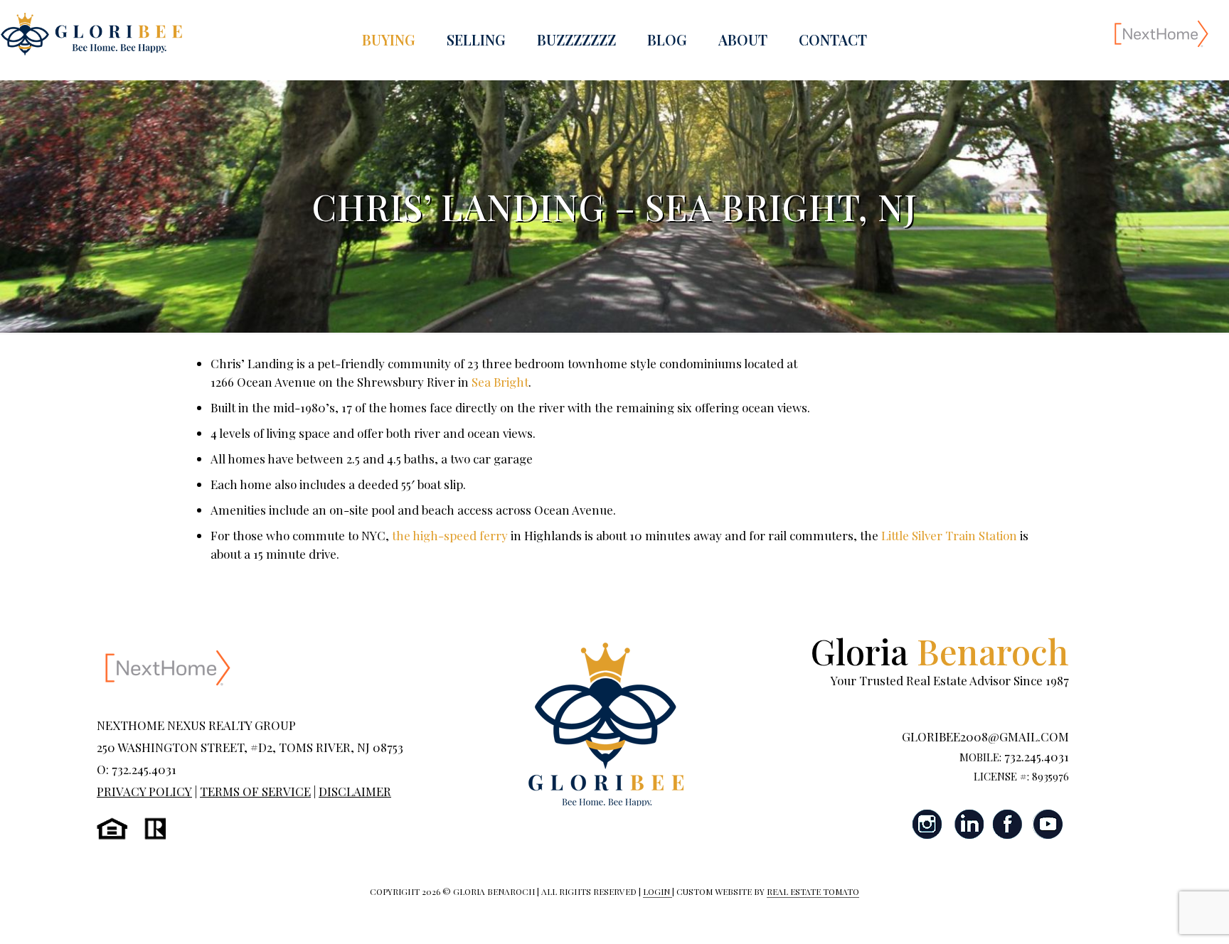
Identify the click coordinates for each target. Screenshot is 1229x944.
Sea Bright (500, 382)
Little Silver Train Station (949, 535)
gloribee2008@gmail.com (985, 736)
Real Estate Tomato (813, 891)
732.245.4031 (1036, 756)
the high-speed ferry (450, 535)
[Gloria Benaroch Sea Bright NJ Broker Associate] (91, 33)
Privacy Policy (144, 791)
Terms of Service (255, 791)
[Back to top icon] (1161, 915)
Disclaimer (355, 791)
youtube (1047, 824)
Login (657, 891)
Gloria (940, 651)
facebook (1007, 824)
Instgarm (928, 824)
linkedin (968, 824)
